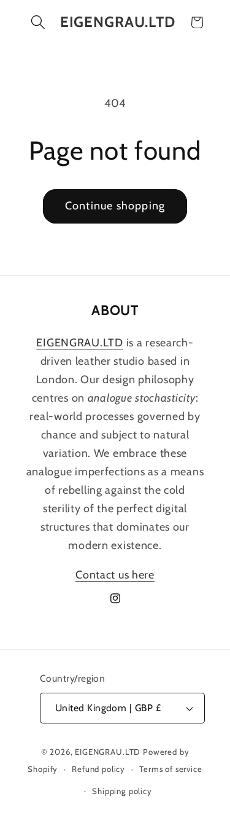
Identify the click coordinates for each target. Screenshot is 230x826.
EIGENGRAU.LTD (107, 752)
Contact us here (115, 575)
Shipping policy (122, 791)
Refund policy (98, 769)
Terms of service (170, 769)
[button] (38, 22)
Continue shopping (115, 205)
